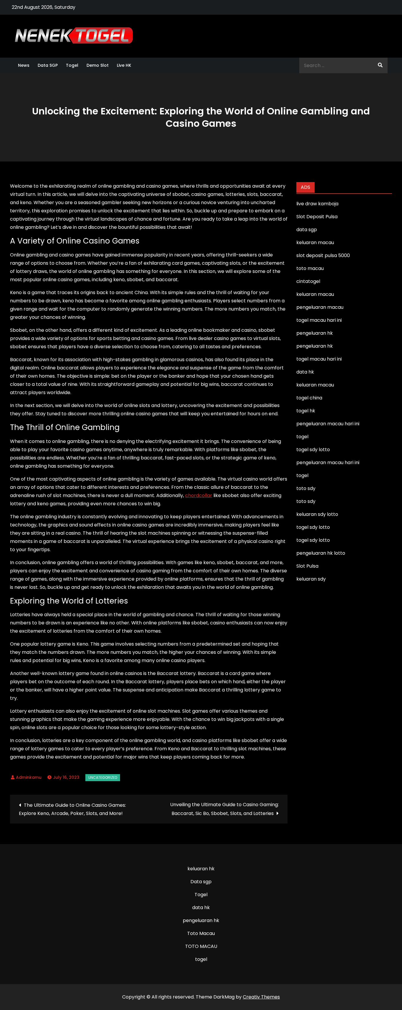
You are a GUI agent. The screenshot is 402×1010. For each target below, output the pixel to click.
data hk (201, 907)
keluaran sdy (311, 579)
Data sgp (201, 881)
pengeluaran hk (201, 920)
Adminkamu (28, 777)
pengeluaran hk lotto (320, 553)
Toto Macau (201, 933)
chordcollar (198, 495)
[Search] (380, 65)
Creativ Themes (261, 997)
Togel (72, 65)
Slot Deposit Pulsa (317, 216)
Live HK (124, 65)
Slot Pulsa (307, 566)
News (23, 65)
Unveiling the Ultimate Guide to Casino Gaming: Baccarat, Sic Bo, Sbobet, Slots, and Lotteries (224, 809)
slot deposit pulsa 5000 (323, 255)
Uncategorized (102, 777)
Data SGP (48, 65)
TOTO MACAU (201, 946)
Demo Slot (98, 65)
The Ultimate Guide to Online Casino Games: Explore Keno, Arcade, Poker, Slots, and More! (72, 809)
